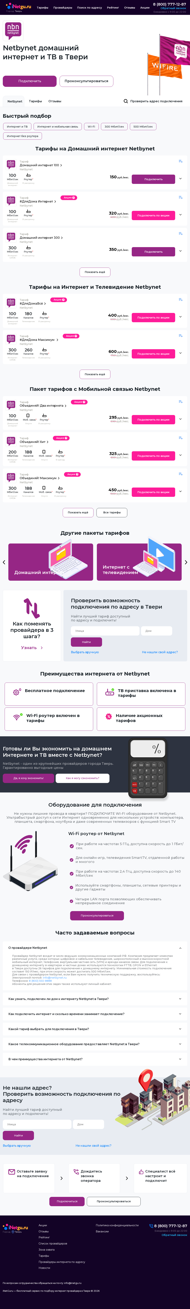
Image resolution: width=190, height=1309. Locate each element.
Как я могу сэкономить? (82, 778)
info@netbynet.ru (55, 977)
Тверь (18, 11)
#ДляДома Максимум (37, 340)
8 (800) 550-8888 (40, 980)
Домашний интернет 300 (40, 237)
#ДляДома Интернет (36, 201)
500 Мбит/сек (143, 126)
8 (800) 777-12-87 (169, 4)
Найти (86, 642)
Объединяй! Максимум (38, 478)
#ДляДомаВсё (31, 303)
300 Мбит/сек (114, 126)
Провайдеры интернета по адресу (62, 1262)
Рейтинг (113, 7)
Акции (145, 7)
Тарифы (42, 7)
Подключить (29, 81)
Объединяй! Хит (32, 442)
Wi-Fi (91, 126)
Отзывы (129, 7)
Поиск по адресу (89, 7)
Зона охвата (47, 1249)
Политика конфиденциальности (117, 1225)
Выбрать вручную (85, 652)
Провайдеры (62, 7)
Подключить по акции (153, 215)
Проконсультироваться (86, 81)
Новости (44, 1268)
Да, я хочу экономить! (28, 778)
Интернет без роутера (22, 136)
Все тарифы (112, 512)
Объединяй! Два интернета (41, 405)
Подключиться (67, 1201)
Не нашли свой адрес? (160, 652)
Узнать (29, 647)
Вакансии (102, 1231)
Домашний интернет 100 (39, 165)
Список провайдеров (53, 1243)
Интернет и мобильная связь (57, 126)
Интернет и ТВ (17, 126)
